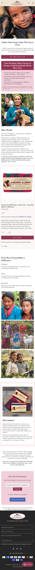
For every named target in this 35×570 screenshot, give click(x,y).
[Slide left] (28, 197)
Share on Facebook (17, 500)
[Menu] (2, 3)
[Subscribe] (33, 540)
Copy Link (17, 489)
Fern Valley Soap (14, 564)
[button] (29, 3)
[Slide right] (32, 197)
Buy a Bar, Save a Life (17, 57)
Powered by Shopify (17, 566)
